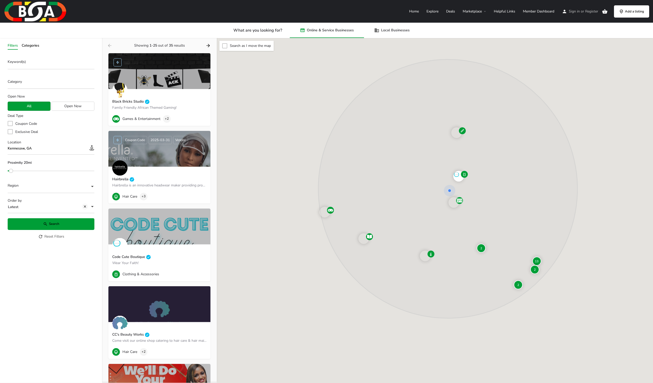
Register (591, 11)
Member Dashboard (538, 11)
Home (414, 11)
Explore (432, 11)
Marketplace (472, 11)
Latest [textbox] (13, 206)
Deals (450, 11)
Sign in (574, 11)
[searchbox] (50, 82)
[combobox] (51, 83)
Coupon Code (26, 123)
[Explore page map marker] (324, 212)
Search (54, 224)
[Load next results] (209, 45)
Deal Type (15, 115)
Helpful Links (504, 11)
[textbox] (51, 187)
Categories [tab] (30, 45)
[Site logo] (36, 11)
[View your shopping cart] (605, 11)
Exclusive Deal (26, 131)
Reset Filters (54, 236)
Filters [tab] (13, 45)
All (29, 106)
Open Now (16, 96)
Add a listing (634, 11)
